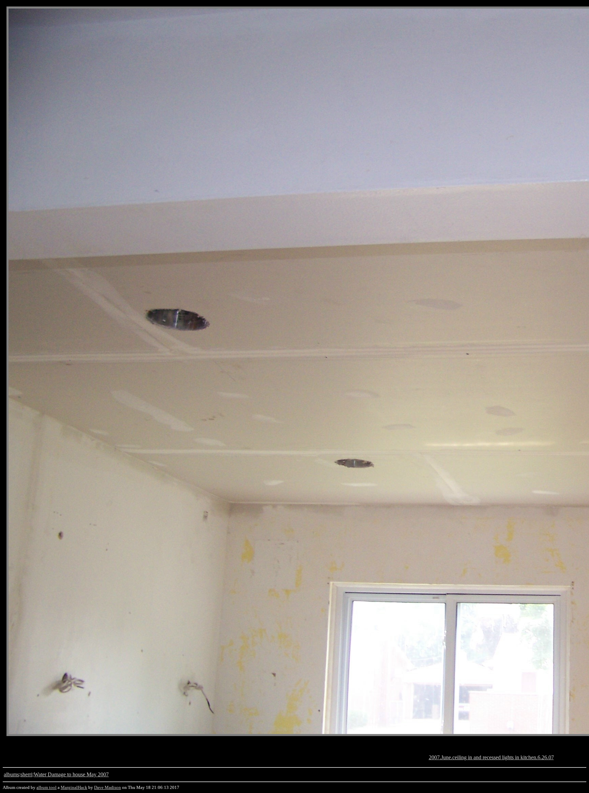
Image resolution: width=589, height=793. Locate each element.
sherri (26, 774)
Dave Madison (107, 787)
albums (11, 774)
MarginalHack (74, 787)
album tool (46, 787)
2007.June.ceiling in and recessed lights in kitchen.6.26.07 (491, 757)
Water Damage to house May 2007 (71, 774)
